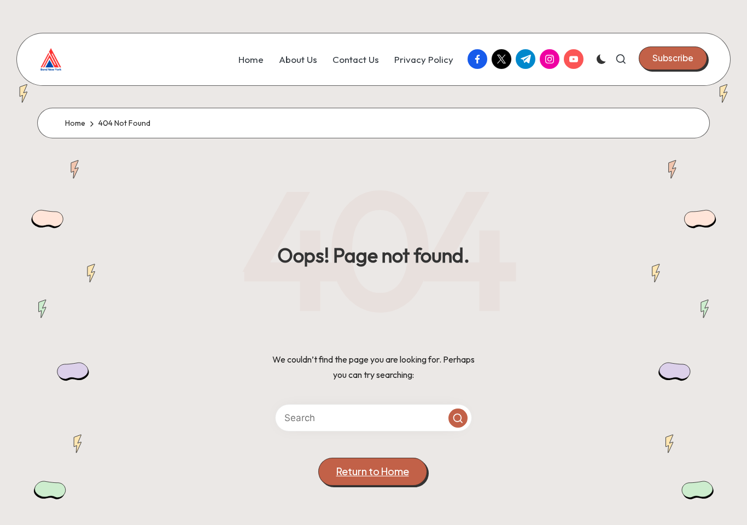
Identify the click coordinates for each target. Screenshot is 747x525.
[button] (673, 57)
